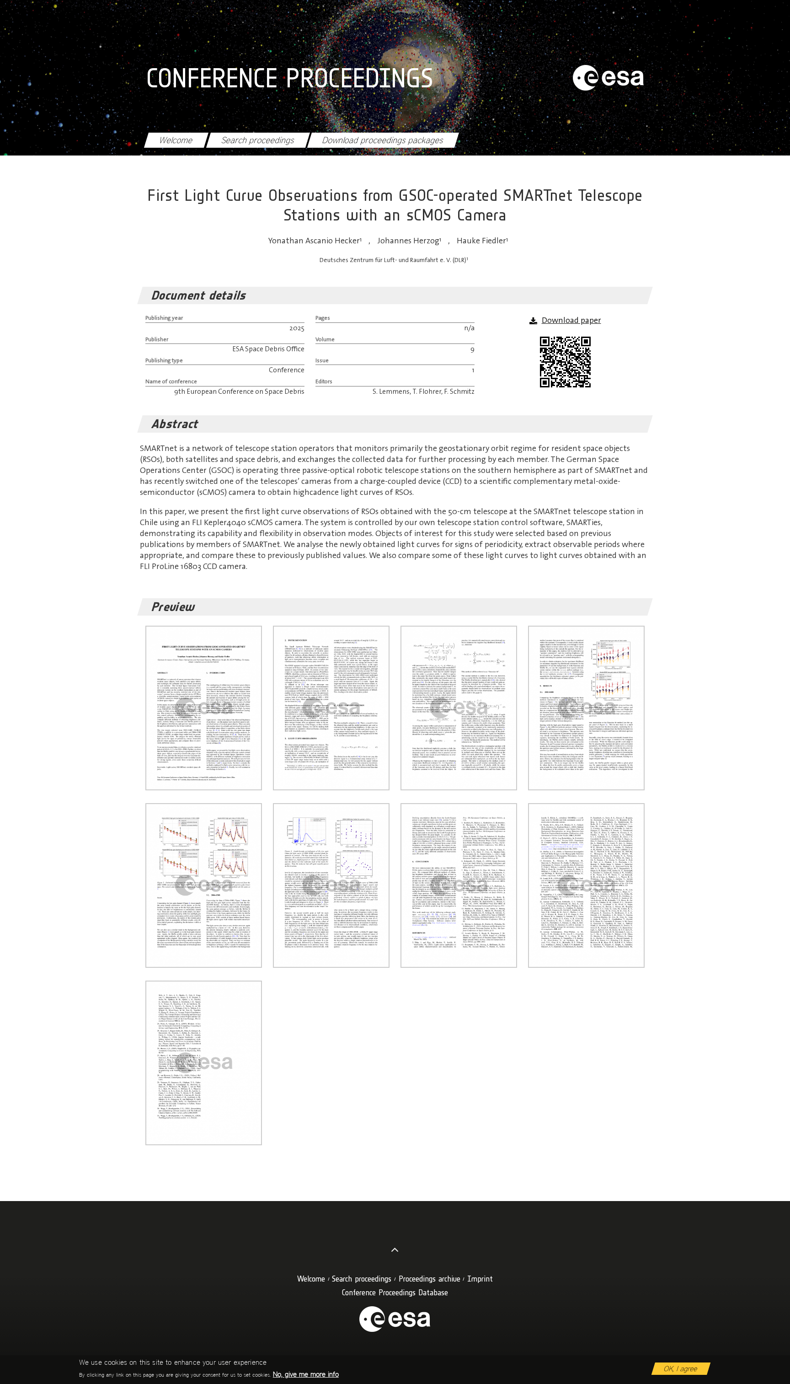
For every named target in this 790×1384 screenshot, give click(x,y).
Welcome (176, 140)
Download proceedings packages (383, 140)
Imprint (480, 1278)
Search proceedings (258, 140)
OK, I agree (681, 1368)
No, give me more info (306, 1374)
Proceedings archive (429, 1278)
